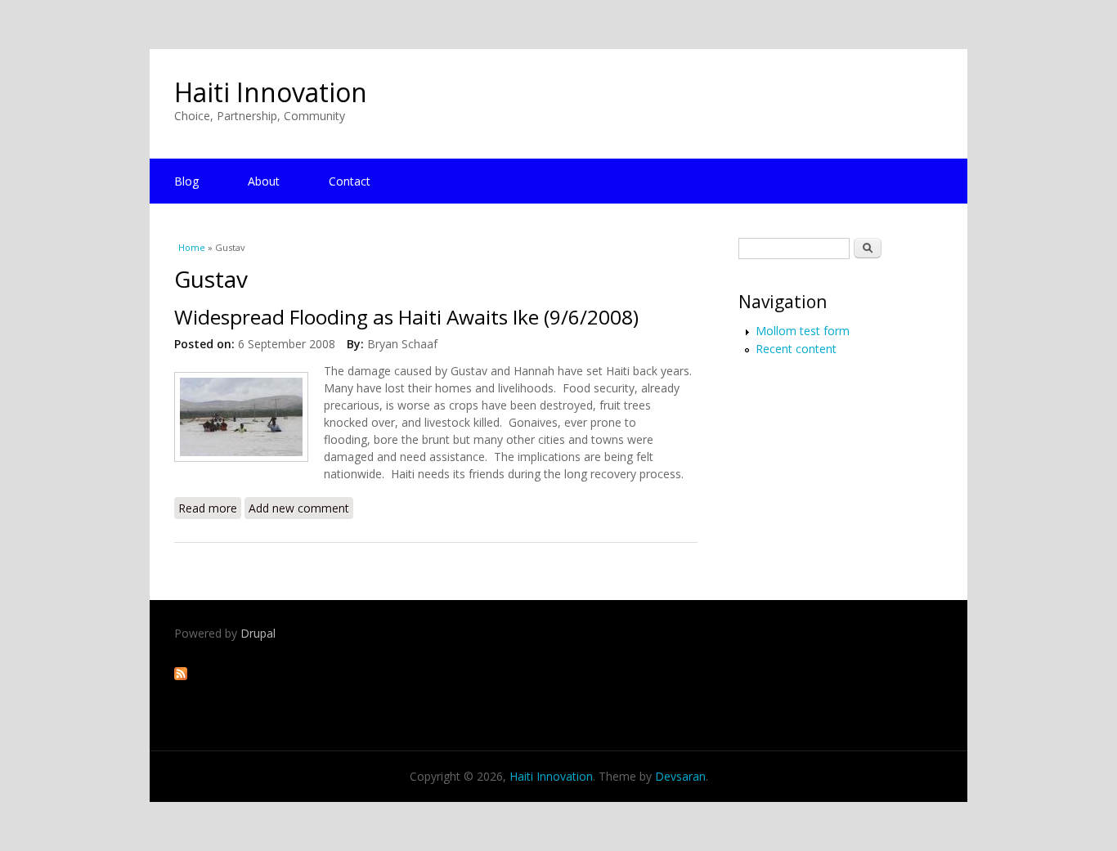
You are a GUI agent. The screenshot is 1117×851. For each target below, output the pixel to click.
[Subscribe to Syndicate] (180, 675)
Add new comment (299, 508)
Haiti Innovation (270, 92)
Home (191, 247)
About (264, 181)
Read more (209, 508)
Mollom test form (803, 330)
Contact (349, 181)
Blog (186, 181)
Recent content (796, 348)
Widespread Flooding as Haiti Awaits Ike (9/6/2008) (406, 316)
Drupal (258, 633)
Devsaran (680, 776)
